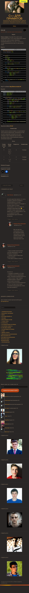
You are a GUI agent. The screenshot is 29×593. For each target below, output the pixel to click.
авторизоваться (4, 301)
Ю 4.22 (11, 125)
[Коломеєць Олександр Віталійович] (14, 544)
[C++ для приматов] (14, 13)
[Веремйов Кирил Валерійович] (14, 471)
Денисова (7, 431)
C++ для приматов (14, 16)
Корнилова (7, 427)
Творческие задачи (5, 338)
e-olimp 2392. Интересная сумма (7, 185)
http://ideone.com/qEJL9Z (15, 86)
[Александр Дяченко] (14, 519)
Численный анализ (5, 340)
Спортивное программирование (8, 337)
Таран (6, 416)
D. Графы (3, 330)
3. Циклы (3, 314)
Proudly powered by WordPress (7, 581)
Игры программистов (5, 335)
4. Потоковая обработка (6, 316)
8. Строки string (4, 322)
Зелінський (7, 404)
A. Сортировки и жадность (6, 326)
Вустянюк (7, 408)
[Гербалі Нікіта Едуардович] (14, 446)
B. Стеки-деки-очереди (6, 327)
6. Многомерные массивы (6, 319)
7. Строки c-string (4, 321)
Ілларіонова (7, 400)
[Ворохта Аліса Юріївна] (14, 495)
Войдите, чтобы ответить (13, 219)
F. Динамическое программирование (9, 334)
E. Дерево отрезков (5, 332)
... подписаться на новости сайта (10, 390)
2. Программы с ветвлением (7, 313)
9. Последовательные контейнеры (8, 324)
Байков (6, 423)
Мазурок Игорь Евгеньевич (20, 223)
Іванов (6, 396)
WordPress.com (4, 583)
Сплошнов (7, 412)
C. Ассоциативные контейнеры (7, 329)
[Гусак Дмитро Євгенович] (14, 568)
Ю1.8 (21, 185)
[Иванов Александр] (14, 356)
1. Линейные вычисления (6, 311)
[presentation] (15, 37)
